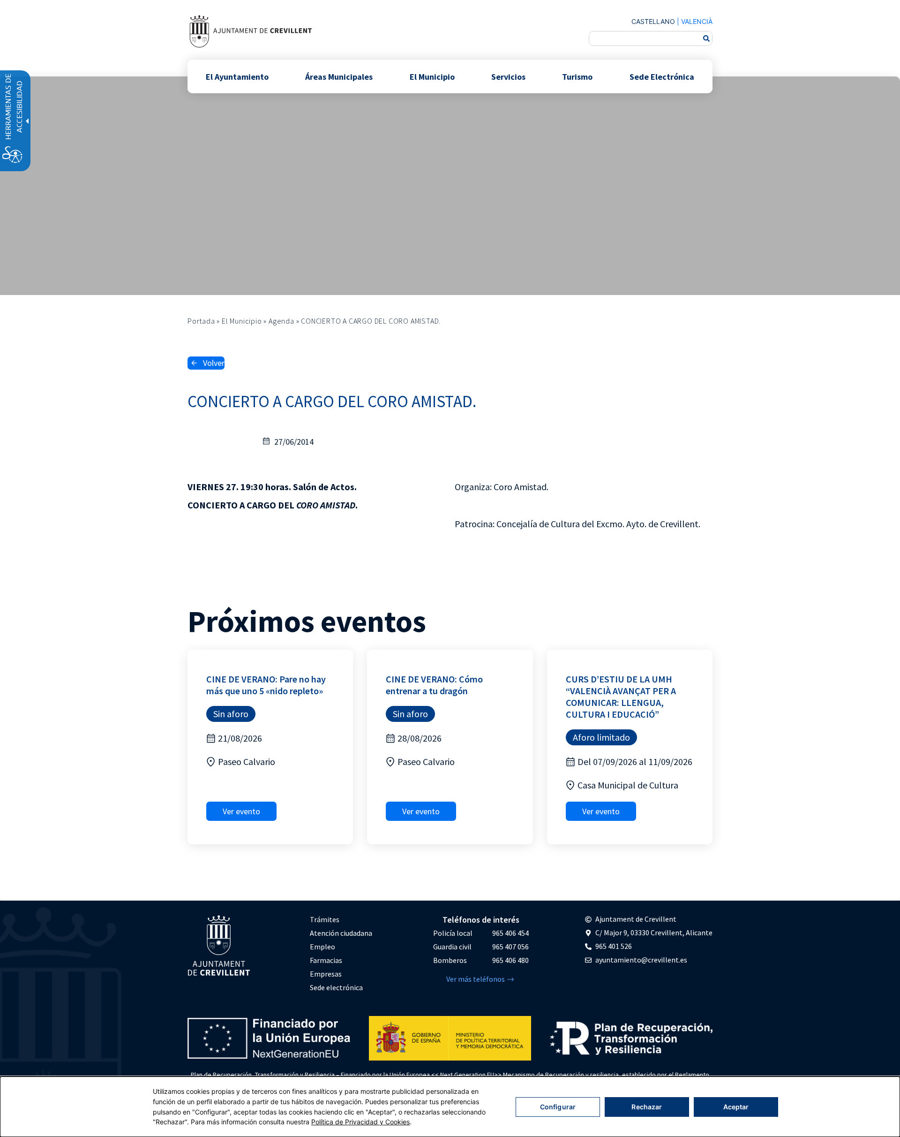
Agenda (281, 321)
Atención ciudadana (341, 933)
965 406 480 (510, 960)
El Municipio (242, 321)
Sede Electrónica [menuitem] (662, 76)
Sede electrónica (336, 987)
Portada (201, 321)
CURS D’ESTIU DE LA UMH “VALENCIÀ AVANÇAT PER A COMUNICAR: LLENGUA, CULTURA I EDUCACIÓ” (621, 696)
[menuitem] (341, 920)
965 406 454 (510, 933)
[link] (250, 31)
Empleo (322, 946)
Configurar (558, 1107)
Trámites (324, 919)
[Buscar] (706, 38)
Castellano (653, 21)
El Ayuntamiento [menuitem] (237, 76)
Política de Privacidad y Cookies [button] (360, 1122)
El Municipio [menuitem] (432, 76)
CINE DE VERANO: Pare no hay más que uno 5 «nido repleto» (266, 685)
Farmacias (326, 960)
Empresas (326, 973)
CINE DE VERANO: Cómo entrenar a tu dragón (434, 685)
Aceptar (736, 1107)
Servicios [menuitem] (508, 76)
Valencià (696, 21)
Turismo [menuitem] (577, 76)
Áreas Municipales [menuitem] (339, 76)
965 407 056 (510, 946)
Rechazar (646, 1107)
